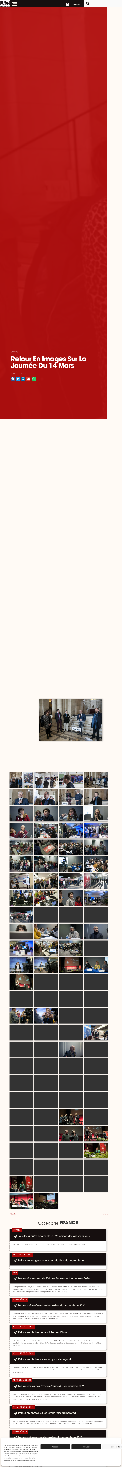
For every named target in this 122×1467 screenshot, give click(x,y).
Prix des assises (22, 1380)
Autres (17, 1230)
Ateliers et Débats (23, 1326)
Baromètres (20, 1300)
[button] (13, 379)
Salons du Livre (22, 1255)
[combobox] (103, 3)
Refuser (86, 1447)
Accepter (55, 1447)
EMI (15, 1273)
